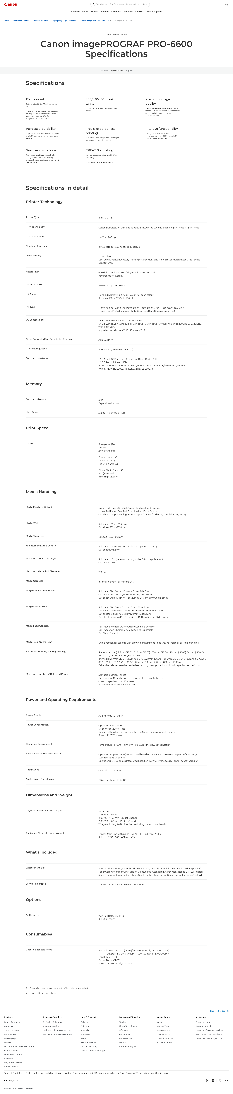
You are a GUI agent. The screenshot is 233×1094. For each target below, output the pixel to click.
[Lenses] (99, 11)
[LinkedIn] (213, 1080)
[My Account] (226, 5)
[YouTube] (226, 1080)
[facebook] (207, 1080)
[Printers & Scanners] (122, 11)
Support (129, 70)
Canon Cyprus (11, 1080)
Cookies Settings (159, 1073)
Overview (104, 70)
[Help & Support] (163, 11)
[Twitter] (220, 1080)
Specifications (117, 70)
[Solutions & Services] (144, 11)
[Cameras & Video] (89, 11)
